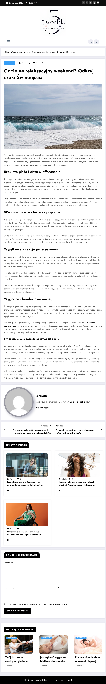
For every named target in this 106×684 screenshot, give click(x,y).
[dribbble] (90, 2)
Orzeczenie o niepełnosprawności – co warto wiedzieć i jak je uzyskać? (24, 533)
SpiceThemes (77, 680)
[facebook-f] (83, 2)
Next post (59, 426)
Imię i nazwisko (10, 587)
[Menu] (8, 42)
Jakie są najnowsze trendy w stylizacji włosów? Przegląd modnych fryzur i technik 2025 (76, 484)
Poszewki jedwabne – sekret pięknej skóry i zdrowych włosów (74, 431)
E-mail (56, 587)
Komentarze (8, 562)
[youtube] (98, 2)
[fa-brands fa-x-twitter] (87, 2)
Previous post (45, 426)
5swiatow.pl (9, 63)
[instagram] (94, 2)
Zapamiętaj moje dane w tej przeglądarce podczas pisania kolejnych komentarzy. (39, 604)
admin (24, 63)
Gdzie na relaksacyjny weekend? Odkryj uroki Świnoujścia (85, 659)
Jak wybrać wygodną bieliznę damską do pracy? (18, 659)
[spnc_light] (96, 41)
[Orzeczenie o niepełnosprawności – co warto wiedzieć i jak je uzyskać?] (27, 514)
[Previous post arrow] (4, 430)
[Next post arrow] (101, 430)
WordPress (50, 680)
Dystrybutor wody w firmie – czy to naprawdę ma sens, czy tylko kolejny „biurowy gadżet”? (24, 484)
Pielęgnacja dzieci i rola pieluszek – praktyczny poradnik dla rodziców (32, 431)
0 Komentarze (41, 63)
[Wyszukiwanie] (90, 42)
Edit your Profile (77, 402)
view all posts (42, 408)
